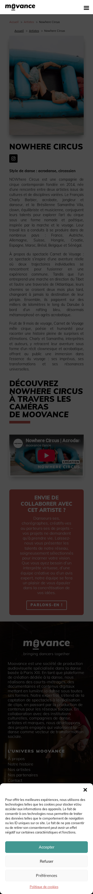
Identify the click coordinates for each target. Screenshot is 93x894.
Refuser (46, 861)
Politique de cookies (44, 887)
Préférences (46, 875)
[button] (85, 789)
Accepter (47, 847)
